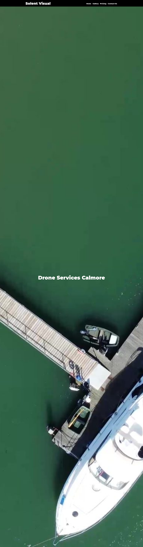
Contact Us (112, 4)
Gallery (96, 4)
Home (88, 4)
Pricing (103, 4)
